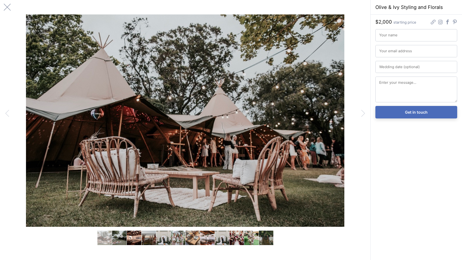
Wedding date (388, 64)
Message (385, 80)
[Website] (433, 22)
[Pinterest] (454, 22)
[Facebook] (447, 22)
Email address (388, 49)
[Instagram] (440, 22)
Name (383, 33)
